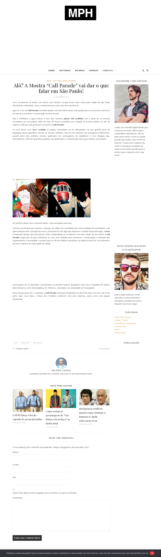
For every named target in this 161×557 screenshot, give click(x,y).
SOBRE (51, 70)
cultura (57, 81)
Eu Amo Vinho (120, 326)
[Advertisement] (80, 47)
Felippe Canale (22, 348)
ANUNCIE (93, 70)
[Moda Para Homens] (80, 13)
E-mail (16, 464)
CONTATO (108, 70)
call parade (25, 343)
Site (14, 477)
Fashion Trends (121, 320)
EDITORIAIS (65, 70)
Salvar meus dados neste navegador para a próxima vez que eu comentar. (45, 493)
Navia (116, 329)
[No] (158, 553)
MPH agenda (69, 81)
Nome (16, 452)
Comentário (18, 497)
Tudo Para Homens (122, 317)
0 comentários (104, 348)
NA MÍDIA (80, 70)
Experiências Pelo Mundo (125, 323)
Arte (48, 81)
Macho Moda (120, 332)
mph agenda (37, 343)
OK (152, 553)
